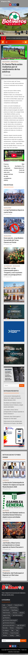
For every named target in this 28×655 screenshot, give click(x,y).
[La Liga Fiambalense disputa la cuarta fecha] (14, 197)
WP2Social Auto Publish (8, 654)
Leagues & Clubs (6, 615)
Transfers (5, 635)
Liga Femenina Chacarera (9, 622)
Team (17, 630)
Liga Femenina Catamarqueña (10, 620)
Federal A (10, 605)
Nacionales (5, 627)
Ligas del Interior (6, 61)
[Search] (23, 42)
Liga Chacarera (6, 510)
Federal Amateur (6, 570)
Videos (17, 635)
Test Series (5, 633)
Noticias (12, 627)
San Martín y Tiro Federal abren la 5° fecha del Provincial (19, 168)
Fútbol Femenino (6, 612)
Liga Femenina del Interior (9, 625)
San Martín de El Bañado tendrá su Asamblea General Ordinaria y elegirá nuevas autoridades (13, 405)
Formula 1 (5, 607)
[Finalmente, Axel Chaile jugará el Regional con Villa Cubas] (14, 560)
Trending (11, 635)
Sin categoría (6, 630)
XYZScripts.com (21, 654)
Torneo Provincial (14, 61)
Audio (4, 605)
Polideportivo (6, 480)
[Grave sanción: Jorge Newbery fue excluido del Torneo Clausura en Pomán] (14, 225)
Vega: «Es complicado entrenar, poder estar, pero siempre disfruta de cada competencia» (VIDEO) (8, 172)
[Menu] (6, 42)
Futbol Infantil (6, 610)
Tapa (12, 630)
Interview (22, 612)
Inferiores (15, 612)
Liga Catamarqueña (8, 265)
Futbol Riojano (14, 610)
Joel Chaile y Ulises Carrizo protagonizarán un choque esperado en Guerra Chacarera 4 (14, 411)
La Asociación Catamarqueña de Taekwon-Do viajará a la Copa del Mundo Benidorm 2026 (12, 398)
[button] (6, 42)
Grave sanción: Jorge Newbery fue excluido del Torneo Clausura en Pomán (13, 240)
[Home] (3, 42)
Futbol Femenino (13, 607)
